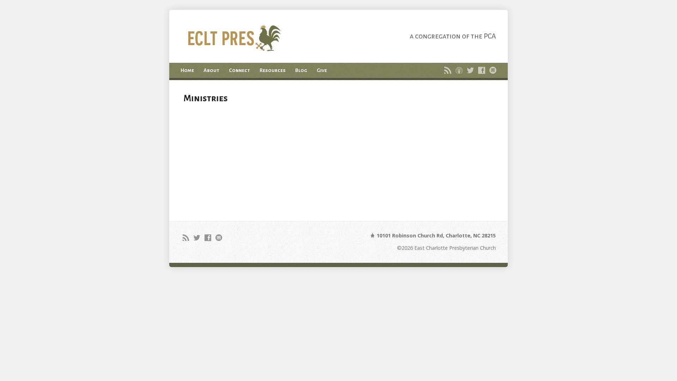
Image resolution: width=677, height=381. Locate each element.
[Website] (492, 70)
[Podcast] (459, 70)
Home (187, 70)
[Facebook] (481, 70)
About (211, 70)
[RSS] (447, 70)
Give (322, 70)
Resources (273, 70)
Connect (239, 70)
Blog (301, 70)
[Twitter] (470, 70)
